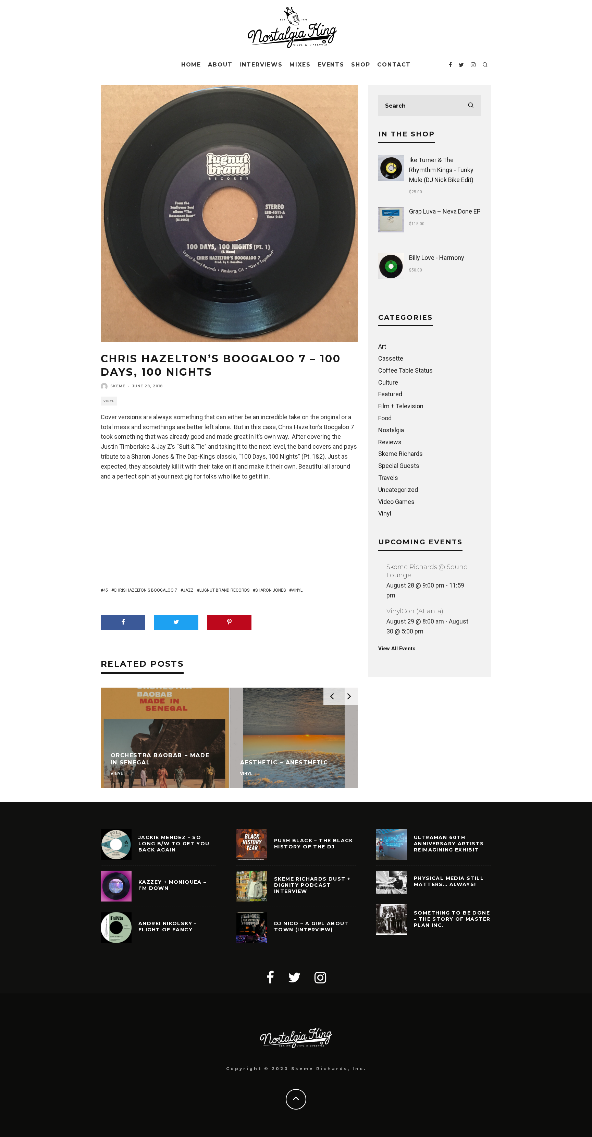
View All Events (396, 648)
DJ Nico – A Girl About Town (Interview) (311, 926)
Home (191, 64)
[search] (470, 105)
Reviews (390, 442)
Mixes (300, 64)
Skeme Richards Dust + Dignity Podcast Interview (312, 885)
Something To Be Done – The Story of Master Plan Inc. (452, 919)
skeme (117, 386)
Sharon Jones (270, 590)
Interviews (261, 64)
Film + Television (400, 406)
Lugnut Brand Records (224, 590)
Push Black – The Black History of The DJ (313, 843)
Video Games (396, 501)
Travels (388, 477)
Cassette (390, 358)
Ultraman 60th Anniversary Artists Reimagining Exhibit (449, 843)
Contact (394, 64)
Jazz (188, 590)
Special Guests (398, 465)
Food (385, 418)
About (220, 64)
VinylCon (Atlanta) (414, 611)
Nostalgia (391, 430)
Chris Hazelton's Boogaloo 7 (145, 590)
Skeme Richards (400, 453)
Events (331, 64)
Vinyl (108, 401)
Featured (390, 394)
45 (105, 590)
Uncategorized (398, 489)
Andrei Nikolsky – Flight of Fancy (167, 926)
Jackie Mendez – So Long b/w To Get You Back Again (174, 843)
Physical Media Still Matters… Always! (449, 881)
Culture (388, 382)
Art (382, 346)
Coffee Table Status (405, 370)
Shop (360, 64)
